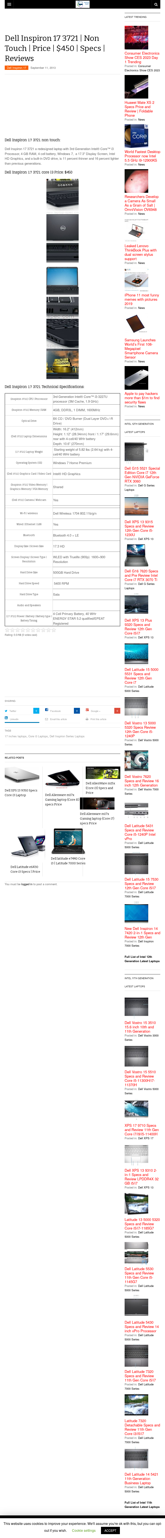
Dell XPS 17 (145, 1138)
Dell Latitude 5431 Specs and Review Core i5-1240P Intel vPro (140, 832)
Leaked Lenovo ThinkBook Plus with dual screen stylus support (141, 252)
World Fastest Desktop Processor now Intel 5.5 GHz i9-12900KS (142, 155)
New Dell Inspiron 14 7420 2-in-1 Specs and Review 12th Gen (142, 932)
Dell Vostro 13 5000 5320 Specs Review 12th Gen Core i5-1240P (140, 729)
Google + (95, 711)
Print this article (98, 719)
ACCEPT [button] (110, 1530)
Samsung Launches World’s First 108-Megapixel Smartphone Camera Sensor (141, 348)
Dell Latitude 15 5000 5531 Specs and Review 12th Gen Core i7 (141, 675)
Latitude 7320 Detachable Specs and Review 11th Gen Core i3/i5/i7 (142, 1427)
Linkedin (14, 719)
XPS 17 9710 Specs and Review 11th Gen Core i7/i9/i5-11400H (142, 1129)
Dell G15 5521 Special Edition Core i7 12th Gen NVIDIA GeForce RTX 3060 (142, 474)
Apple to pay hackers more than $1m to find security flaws (142, 397)
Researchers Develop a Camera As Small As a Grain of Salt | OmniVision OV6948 (142, 203)
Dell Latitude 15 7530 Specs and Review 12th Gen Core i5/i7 (141, 883)
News (141, 119)
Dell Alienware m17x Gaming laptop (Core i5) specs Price (62, 799)
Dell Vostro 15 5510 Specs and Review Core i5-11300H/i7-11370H (140, 1078)
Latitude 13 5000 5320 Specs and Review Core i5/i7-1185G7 (142, 1223)
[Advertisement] (83, 22)
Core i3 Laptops (38, 736)
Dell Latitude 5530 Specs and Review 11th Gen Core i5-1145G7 (139, 1275)
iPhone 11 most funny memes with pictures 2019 (142, 299)
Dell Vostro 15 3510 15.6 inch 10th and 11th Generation (140, 1026)
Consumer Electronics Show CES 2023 (142, 68)
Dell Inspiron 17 (16, 68)
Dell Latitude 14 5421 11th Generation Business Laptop (141, 1478)
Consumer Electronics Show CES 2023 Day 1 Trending (142, 57)
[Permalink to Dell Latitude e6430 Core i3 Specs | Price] (28, 845)
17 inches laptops (16, 736)
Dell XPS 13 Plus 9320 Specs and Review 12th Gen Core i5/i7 (138, 626)
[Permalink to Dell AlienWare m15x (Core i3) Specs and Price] (103, 773)
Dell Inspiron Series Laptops (67, 736)
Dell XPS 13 (145, 539)
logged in (26, 884)
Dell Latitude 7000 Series (139, 894)
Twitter (12, 711)
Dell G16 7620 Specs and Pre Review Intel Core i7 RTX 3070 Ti (141, 575)
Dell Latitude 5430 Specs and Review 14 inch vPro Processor (142, 1326)
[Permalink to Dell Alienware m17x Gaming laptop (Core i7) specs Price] (97, 803)
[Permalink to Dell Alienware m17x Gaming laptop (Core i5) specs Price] (62, 779)
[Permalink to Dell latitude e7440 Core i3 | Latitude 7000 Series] (68, 841)
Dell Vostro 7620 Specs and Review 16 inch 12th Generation (142, 780)
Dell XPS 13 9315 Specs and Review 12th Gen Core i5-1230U (139, 528)
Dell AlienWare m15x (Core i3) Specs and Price (100, 788)
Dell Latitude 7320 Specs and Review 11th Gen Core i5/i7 (140, 1375)
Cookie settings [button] (84, 1530)
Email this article (58, 719)
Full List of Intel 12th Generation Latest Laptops (142, 959)
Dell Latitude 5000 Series (139, 688)
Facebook (55, 711)
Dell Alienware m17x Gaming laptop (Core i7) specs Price (97, 818)
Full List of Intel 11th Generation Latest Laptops (142, 1504)
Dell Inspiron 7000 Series (139, 943)
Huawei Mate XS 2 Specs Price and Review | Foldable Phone (139, 108)
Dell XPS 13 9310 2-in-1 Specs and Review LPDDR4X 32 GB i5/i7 (142, 1176)
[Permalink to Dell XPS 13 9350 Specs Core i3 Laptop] (22, 776)
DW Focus (82, 4)
